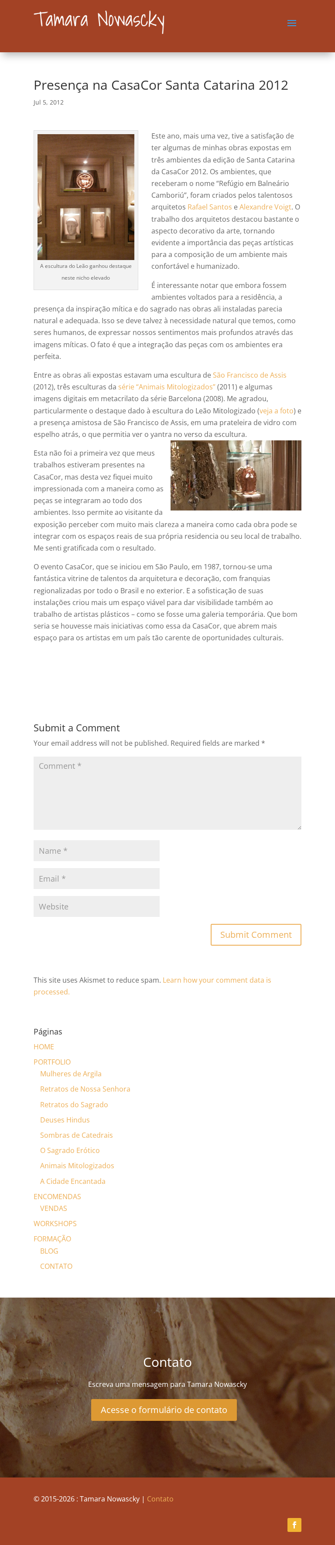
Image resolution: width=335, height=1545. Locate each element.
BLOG (49, 1251)
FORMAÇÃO (52, 1239)
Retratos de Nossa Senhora (85, 1089)
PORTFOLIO (52, 1062)
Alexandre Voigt (265, 207)
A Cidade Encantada (73, 1181)
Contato (160, 1499)
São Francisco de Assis (250, 375)
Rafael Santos (210, 207)
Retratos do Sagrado (74, 1104)
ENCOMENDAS (57, 1196)
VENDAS (53, 1208)
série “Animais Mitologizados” (166, 387)
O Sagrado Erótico (70, 1150)
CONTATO (56, 1266)
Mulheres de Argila (71, 1073)
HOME (44, 1046)
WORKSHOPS (55, 1223)
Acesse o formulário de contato (164, 1410)
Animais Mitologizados (77, 1165)
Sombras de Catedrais (76, 1135)
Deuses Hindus (65, 1120)
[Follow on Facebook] (294, 1525)
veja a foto (277, 411)
